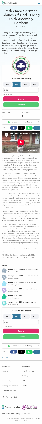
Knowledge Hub (28, 371)
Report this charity (8, 358)
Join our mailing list (9, 391)
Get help (25, 376)
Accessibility (6, 381)
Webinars (25, 381)
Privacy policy (15, 414)
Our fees (25, 386)
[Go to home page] (9, 3)
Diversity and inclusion (10, 386)
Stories (4, 376)
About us (5, 371)
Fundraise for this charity (21, 122)
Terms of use (6, 414)
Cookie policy (26, 414)
